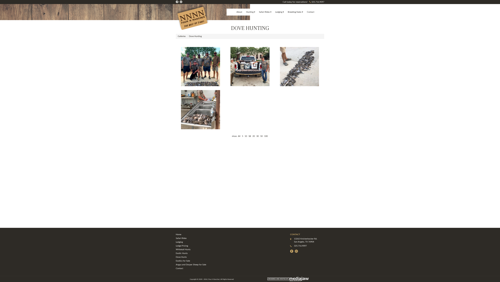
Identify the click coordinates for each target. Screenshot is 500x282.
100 (266, 136)
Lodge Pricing (182, 246)
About (239, 12)
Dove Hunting (195, 36)
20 (253, 136)
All (239, 136)
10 (246, 136)
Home (178, 234)
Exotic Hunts (182, 253)
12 (250, 136)
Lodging (179, 242)
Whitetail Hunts (183, 249)
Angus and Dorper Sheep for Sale (191, 265)
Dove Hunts (181, 257)
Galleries (182, 36)
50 (261, 136)
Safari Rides (181, 238)
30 (257, 136)
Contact (310, 12)
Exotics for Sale (183, 261)
